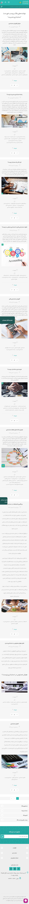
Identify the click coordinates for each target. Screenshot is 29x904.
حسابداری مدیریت (7, 71)
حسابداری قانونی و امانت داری (14, 482)
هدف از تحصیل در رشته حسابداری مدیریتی (14, 142)
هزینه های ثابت (7, 406)
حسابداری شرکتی (7, 203)
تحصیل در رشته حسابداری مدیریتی (14, 140)
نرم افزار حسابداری (14, 621)
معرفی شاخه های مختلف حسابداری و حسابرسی (14, 484)
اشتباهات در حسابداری (22, 621)
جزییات (15, 80)
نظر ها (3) (14, 472)
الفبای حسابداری (15, 724)
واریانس (16, 410)
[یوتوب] (11, 868)
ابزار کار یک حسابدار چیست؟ (14, 162)
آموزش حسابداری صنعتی (14, 275)
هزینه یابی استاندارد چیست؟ (14, 369)
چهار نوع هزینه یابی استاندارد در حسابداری (11, 408)
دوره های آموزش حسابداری (6, 75)
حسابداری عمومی (15, 71)
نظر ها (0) (14, 132)
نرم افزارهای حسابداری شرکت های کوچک (18, 203)
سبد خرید (2, 2)
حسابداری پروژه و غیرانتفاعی (22, 480)
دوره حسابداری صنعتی (23, 277)
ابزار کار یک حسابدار (18, 207)
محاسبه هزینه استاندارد (9, 410)
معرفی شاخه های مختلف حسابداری (14, 430)
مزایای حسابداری (8, 73)
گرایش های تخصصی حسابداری (9, 477)
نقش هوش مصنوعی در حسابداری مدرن (14, 643)
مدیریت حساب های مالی (9, 348)
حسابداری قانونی (22, 73)
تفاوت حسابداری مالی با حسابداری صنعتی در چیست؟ (14, 227)
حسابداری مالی (6, 275)
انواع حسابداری (15, 75)
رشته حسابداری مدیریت (20, 137)
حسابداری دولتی (15, 73)
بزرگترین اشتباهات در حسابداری (15, 504)
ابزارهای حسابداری (10, 207)
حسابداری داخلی (9, 205)
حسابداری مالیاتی (8, 479)
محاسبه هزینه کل (23, 408)
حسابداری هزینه (15, 479)
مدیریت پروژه (7, 137)
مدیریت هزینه (12, 137)
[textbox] (16, 6)
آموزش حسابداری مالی (14, 299)
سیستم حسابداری (21, 139)
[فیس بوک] (14, 868)
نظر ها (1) (14, 66)
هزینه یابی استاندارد (22, 406)
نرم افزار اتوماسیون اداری (18, 900)
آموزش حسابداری (22, 71)
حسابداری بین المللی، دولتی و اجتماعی (9, 480)
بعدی (11, 798)
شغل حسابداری (7, 139)
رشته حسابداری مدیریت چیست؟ (14, 94)
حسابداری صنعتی (23, 275)
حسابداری (14, 205)
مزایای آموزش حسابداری (14, 23)
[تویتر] (18, 868)
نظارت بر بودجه (21, 410)
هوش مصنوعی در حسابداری (22, 702)
